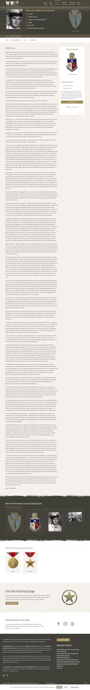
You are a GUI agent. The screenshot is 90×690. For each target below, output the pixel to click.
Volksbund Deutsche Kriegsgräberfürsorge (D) (67, 664)
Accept (59, 687)
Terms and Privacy (50, 683)
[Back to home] (12, 3)
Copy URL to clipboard (12, 603)
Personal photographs (16, 40)
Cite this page (33, 40)
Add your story (72, 102)
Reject (66, 687)
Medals (25, 40)
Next (80, 112)
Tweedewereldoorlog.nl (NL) (63, 657)
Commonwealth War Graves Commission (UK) (67, 653)
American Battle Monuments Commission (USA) (68, 649)
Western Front (60, 666)
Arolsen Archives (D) (61, 651)
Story (6, 40)
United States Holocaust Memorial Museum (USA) (68, 661)
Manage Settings (74, 687)
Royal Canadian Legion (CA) (63, 655)
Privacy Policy (52, 687)
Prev (64, 112)
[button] (46, 3)
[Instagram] (24, 3)
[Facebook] (21, 3)
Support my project (64, 639)
